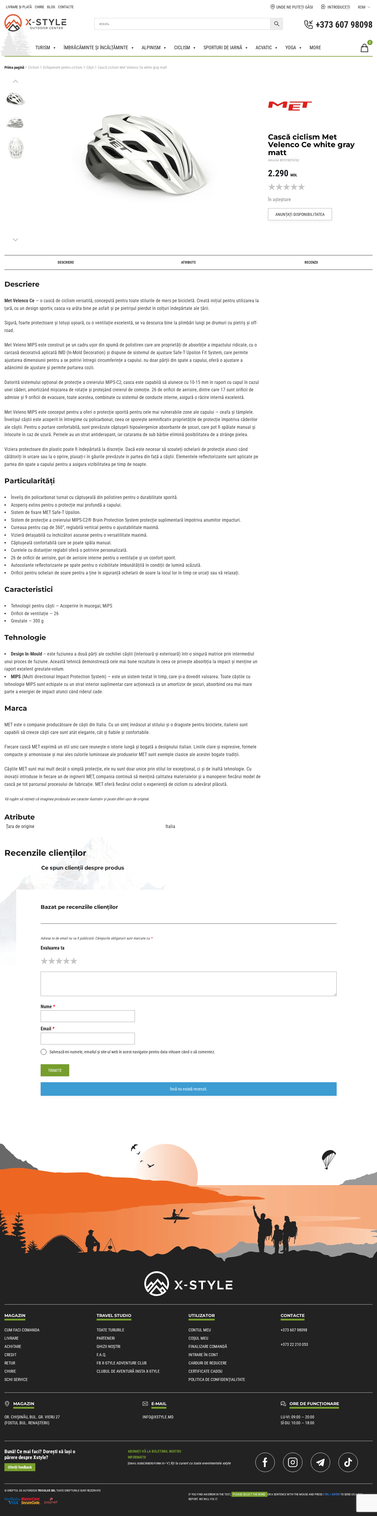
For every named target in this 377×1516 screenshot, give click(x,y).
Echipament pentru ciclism (62, 67)
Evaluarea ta (53, 948)
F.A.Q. (101, 1354)
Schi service (16, 1379)
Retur (9, 1363)
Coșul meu (198, 1338)
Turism (42, 47)
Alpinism (151, 47)
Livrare (11, 1338)
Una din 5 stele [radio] (44, 961)
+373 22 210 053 (294, 1344)
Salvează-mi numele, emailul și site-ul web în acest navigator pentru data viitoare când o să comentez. (132, 1051)
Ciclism (182, 47)
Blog (51, 7)
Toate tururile (110, 1330)
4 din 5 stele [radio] (66, 961)
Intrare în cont (203, 1354)
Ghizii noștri (108, 1346)
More (315, 47)
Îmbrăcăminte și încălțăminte (96, 47)
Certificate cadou (205, 1371)
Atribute (188, 262)
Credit (10, 1354)
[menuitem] (15, 98)
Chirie (39, 7)
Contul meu (199, 1330)
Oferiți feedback (20, 1467)
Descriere (66, 262)
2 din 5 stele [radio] (51, 961)
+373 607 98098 (294, 1330)
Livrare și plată (19, 7)
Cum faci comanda (21, 1330)
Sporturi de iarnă (223, 47)
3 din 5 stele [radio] (59, 961)
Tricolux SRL (47, 1490)
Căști (90, 67)
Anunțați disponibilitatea (300, 214)
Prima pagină (14, 67)
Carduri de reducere (207, 1363)
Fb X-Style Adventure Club (122, 1363)
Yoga (290, 47)
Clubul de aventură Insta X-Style (128, 1371)
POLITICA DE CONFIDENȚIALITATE (216, 1379)
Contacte (66, 7)
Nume (48, 1006)
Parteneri (106, 1338)
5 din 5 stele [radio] (73, 961)
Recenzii (311, 262)
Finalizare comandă (207, 1346)
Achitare (12, 1346)
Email (47, 1029)
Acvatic (264, 47)
